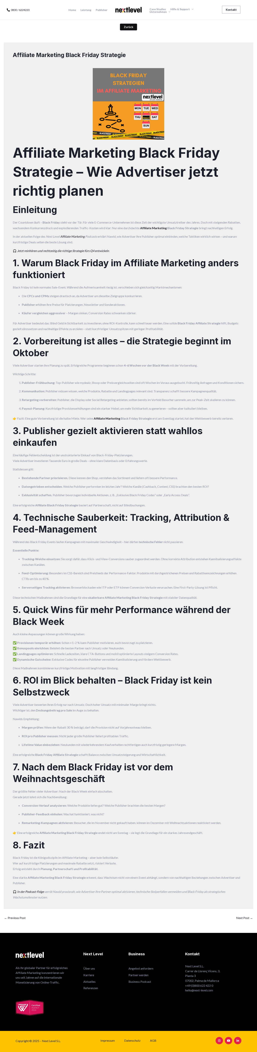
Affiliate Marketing (153, 228)
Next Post (244, 917)
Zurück (128, 27)
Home (72, 10)
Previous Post (15, 917)
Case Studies (158, 9)
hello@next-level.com (199, 990)
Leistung (86, 10)
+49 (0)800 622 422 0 (199, 985)
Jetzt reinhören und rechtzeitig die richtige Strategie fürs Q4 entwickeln (63, 251)
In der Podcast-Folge (30, 891)
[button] (231, 10)
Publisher (101, 10)
